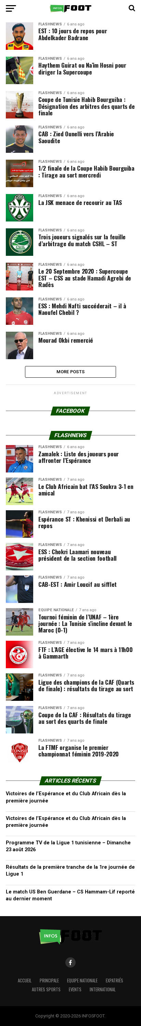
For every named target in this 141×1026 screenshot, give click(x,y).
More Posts (70, 371)
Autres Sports (46, 989)
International (103, 989)
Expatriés (114, 980)
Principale (49, 980)
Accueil (24, 980)
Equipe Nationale (82, 980)
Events (75, 989)
